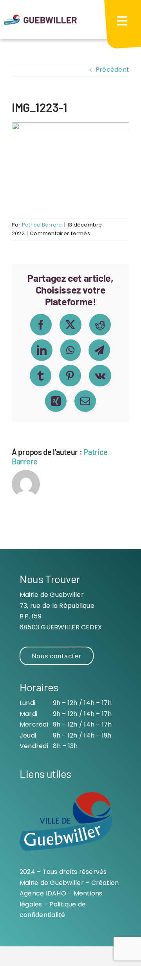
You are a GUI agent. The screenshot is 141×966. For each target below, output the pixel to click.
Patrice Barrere (42, 224)
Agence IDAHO (43, 893)
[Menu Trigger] (121, 20)
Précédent (112, 69)
